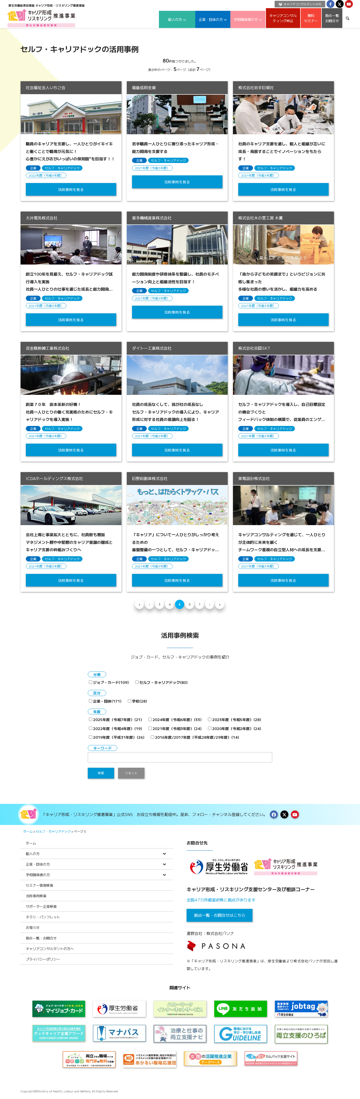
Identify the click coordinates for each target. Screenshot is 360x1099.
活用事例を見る (71, 189)
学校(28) (139, 701)
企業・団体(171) (107, 701)
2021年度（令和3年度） (152, 168)
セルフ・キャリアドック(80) (163, 682)
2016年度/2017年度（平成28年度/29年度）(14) (197, 737)
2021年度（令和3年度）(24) (177, 728)
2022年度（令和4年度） (46, 175)
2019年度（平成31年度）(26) (118, 737)
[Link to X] (340, 4)
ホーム (28, 831)
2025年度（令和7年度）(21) (117, 719)
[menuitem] (298, 4)
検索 (101, 773)
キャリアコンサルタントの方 (302, 4)
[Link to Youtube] (349, 4)
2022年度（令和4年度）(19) (117, 728)
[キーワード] (347, 18)
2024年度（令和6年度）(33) (177, 719)
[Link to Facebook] (330, 4)
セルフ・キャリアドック (62, 168)
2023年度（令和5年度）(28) (236, 719)
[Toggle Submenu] (164, 853)
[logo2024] (41, 18)
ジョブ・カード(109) (111, 682)
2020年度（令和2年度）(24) (236, 728)
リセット (131, 773)
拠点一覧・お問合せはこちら (219, 915)
